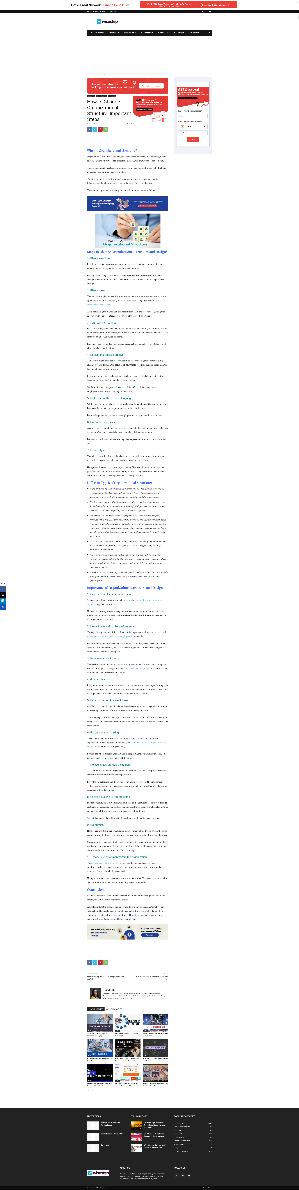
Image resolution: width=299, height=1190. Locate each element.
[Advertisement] (169, 21)
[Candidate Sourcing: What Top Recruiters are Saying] (100, 1023)
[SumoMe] (3, 607)
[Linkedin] (206, 11)
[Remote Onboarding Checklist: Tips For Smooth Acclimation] (155, 1073)
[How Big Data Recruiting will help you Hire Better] (155, 1048)
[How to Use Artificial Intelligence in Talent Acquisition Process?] (128, 1048)
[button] (209, 33)
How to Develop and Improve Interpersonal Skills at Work (105, 978)
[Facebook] (202, 11)
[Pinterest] (100, 129)
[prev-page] (88, 1090)
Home (89, 75)
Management (147, 33)
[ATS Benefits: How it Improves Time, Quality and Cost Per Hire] (100, 1073)
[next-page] (92, 1090)
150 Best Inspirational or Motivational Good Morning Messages (154, 1125)
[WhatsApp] (105, 129)
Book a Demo (113, 11)
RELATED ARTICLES (96, 1009)
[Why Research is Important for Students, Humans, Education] (136, 1148)
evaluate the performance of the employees (110, 636)
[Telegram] (210, 11)
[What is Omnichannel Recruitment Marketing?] (128, 1023)
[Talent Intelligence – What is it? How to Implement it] (155, 1023)
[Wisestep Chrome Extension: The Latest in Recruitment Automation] (128, 1073)
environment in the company (104, 862)
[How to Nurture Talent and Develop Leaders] (93, 1125)
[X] (3, 595)
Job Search (114, 33)
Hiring (89, 1030)
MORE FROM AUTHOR (114, 1009)
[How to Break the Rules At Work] (93, 1137)
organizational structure (98, 304)
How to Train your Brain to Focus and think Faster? (152, 978)
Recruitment (130, 33)
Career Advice (97, 33)
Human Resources (102, 96)
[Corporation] (93, 1148)
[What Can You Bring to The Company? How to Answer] (136, 1137)
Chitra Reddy (93, 124)
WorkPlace (163, 33)
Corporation (105, 1145)
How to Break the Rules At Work (112, 1134)
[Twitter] (95, 129)
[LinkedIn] (3, 601)
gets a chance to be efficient (137, 668)
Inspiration (179, 33)
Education (194, 33)
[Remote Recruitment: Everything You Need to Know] (100, 1048)
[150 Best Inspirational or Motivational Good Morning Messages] (136, 1125)
